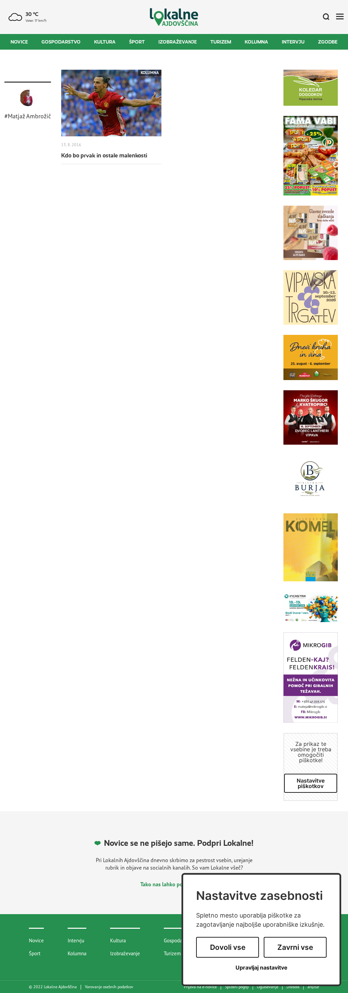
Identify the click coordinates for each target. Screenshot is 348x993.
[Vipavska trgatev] (310, 302)
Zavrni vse (295, 947)
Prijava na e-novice (200, 987)
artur (313, 987)
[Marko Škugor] (310, 422)
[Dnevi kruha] (310, 363)
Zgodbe (327, 42)
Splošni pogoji (237, 987)
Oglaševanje (267, 987)
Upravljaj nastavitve (262, 967)
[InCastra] (310, 612)
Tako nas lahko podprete (170, 884)
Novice (19, 42)
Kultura (105, 42)
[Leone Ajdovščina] (310, 238)
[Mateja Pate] (310, 682)
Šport (137, 42)
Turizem (220, 42)
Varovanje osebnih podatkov (109, 987)
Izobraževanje (177, 42)
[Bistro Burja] (310, 484)
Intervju (293, 42)
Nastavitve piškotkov (311, 783)
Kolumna (256, 42)
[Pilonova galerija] (310, 552)
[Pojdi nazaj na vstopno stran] (174, 17)
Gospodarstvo (61, 42)
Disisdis (292, 987)
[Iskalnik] (323, 17)
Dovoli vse (227, 947)
